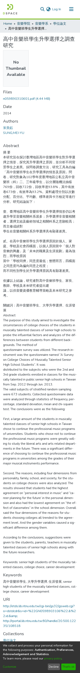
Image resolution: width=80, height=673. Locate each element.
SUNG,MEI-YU (13, 133)
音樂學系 (41, 23)
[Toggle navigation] (71, 9)
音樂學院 (23, 23)
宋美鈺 (8, 128)
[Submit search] (42, 9)
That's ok (68, 667)
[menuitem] (48, 9)
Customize (9, 667)
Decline (54, 667)
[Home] (10, 9)
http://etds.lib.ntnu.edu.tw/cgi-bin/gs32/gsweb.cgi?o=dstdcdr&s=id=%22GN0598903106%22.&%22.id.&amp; (39, 611)
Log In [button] (56, 9)
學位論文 (59, 23)
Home (7, 23)
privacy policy (53, 658)
